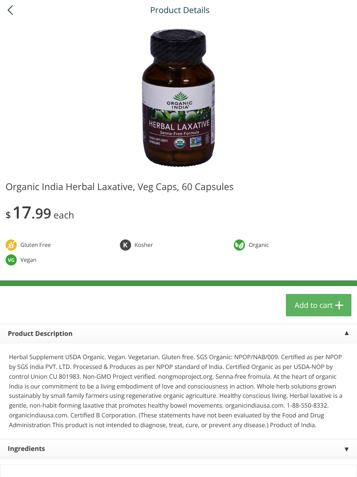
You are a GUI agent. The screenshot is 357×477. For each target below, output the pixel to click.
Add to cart (314, 305)
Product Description (40, 333)
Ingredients (26, 448)
